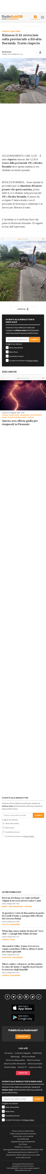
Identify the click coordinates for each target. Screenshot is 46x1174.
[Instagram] (26, 996)
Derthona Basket (16, 906)
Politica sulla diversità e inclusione (23, 1133)
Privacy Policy (32, 360)
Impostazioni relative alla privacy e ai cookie (23, 1155)
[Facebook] (7, 996)
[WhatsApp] (38, 996)
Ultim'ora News (28, 1056)
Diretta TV (22, 1067)
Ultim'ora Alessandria (15, 1060)
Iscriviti (34, 339)
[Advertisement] (23, 128)
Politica (5, 924)
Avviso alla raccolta (23, 1157)
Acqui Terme (15, 31)
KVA (29, 1170)
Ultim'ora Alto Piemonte (15, 1063)
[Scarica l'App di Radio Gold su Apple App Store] (23, 1007)
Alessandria (24, 415)
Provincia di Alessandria (17, 417)
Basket (5, 906)
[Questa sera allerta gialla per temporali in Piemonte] (23, 395)
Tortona (31, 417)
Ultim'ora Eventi (35, 1063)
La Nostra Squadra (23, 1053)
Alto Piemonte (36, 415)
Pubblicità (37, 1053)
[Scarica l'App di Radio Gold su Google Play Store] (23, 1017)
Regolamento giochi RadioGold (23, 1141)
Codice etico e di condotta (23, 1136)
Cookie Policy (29, 1131)
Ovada (4, 417)
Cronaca (5, 31)
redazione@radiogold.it (31, 1168)
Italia (12, 940)
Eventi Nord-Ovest (16, 356)
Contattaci (23, 1073)
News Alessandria (16, 348)
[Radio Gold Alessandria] (12, 17)
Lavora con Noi (35, 1067)
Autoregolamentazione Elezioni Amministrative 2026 (23, 1149)
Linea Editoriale (23, 1139)
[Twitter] (13, 996)
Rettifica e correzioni (23, 1147)
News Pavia (13, 352)
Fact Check (23, 1144)
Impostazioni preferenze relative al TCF (23, 1152)
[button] (43, 238)
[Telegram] (32, 996)
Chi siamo (8, 1053)
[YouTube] (19, 996)
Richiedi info (23, 1037)
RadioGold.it (30, 1164)
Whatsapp (15, 1056)
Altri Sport (7, 957)
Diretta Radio (10, 1067)
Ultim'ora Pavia (33, 1060)
